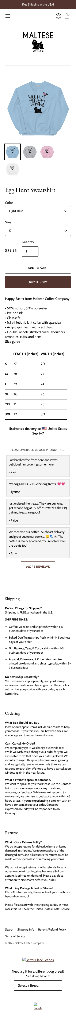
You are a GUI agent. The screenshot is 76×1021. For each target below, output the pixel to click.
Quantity (28, 242)
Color (9, 203)
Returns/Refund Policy (52, 929)
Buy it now (38, 282)
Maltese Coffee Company (29, 943)
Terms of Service (15, 936)
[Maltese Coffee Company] (38, 41)
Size (8, 222)
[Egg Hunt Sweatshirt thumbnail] (12, 151)
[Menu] (7, 15)
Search (9, 929)
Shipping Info (25, 929)
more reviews (38, 567)
